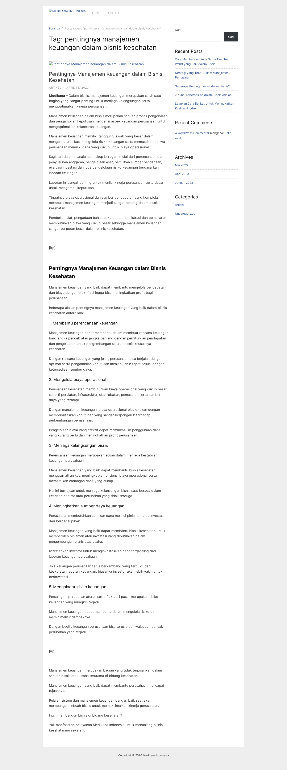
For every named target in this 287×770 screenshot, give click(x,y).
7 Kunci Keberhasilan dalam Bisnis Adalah (203, 95)
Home (96, 13)
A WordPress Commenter (192, 133)
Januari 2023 (184, 182)
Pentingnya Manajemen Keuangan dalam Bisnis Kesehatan (105, 77)
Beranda (54, 28)
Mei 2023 (181, 165)
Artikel (114, 13)
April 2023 (182, 174)
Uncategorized (185, 213)
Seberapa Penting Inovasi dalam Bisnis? (202, 86)
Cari (177, 29)
